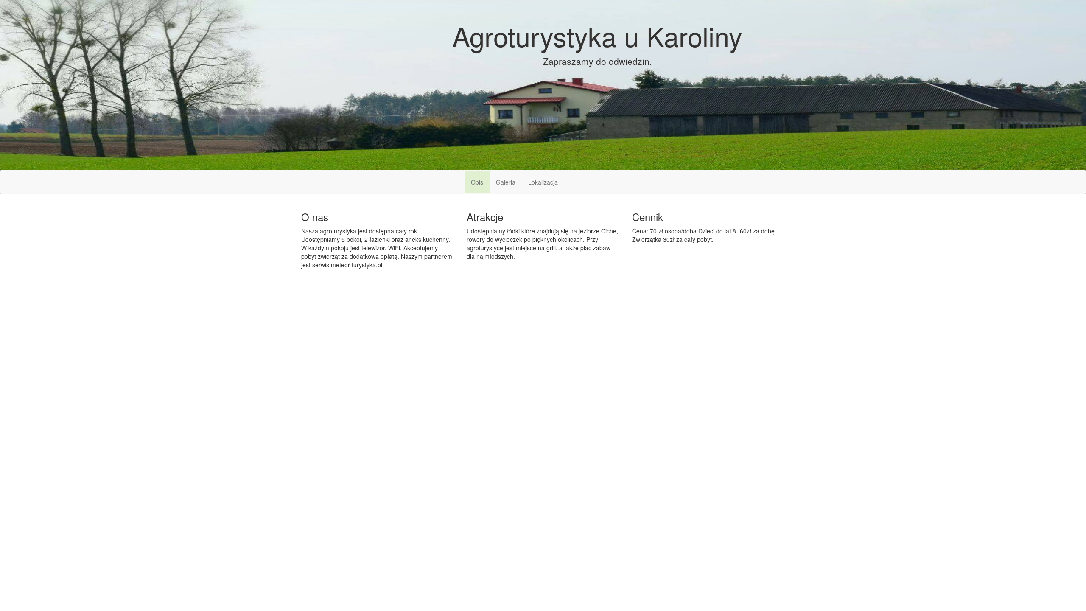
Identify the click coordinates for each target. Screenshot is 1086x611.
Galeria (505, 182)
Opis (477, 182)
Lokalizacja (543, 182)
